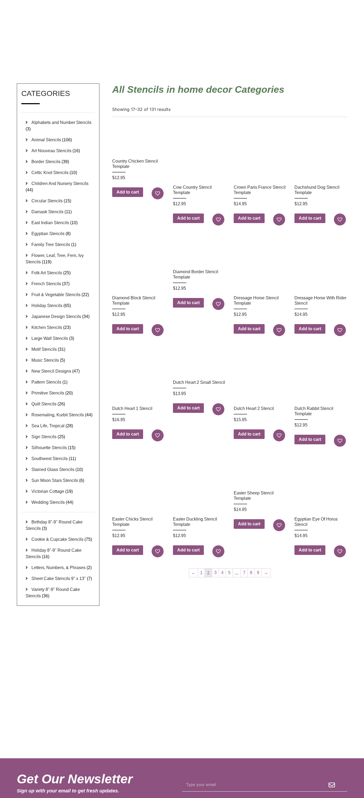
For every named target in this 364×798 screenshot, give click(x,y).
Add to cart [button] (127, 192)
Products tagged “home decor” (299, 58)
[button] (158, 193)
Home (261, 58)
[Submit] (331, 785)
